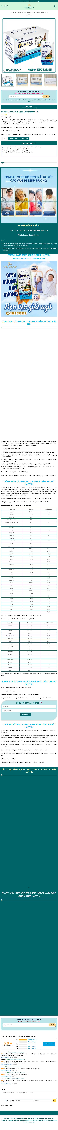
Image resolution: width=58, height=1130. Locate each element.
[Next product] (27, 15)
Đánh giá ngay (49, 1044)
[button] (4, 6)
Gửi (54, 1100)
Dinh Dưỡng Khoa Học (25, 12)
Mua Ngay (25, 138)
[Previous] (4, 45)
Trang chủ (13, 12)
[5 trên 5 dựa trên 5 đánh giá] (29, 114)
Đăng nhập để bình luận (6, 1057)
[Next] (53, 45)
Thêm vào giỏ (14, 138)
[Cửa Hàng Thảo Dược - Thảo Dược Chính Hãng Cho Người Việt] (29, 6)
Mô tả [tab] (2, 164)
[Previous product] (30, 15)
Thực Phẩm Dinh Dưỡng (41, 12)
